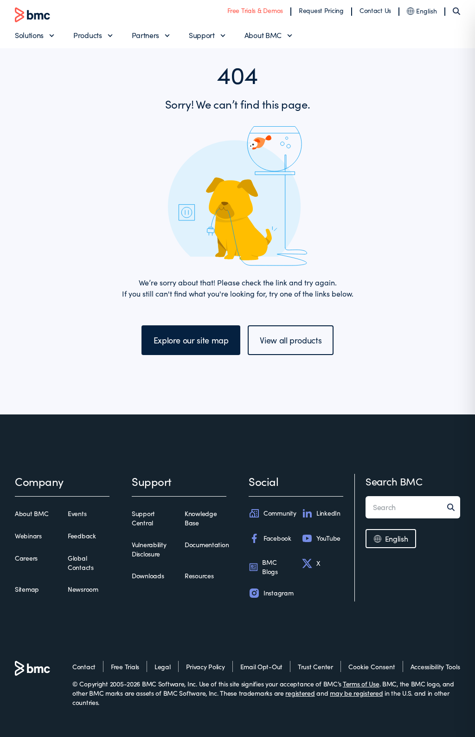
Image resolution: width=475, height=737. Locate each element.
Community (279, 513)
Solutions (29, 35)
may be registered (356, 693)
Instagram (278, 592)
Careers (26, 558)
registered (300, 693)
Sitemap (27, 589)
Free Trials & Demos (255, 10)
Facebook (277, 538)
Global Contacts (81, 563)
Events (77, 513)
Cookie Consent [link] (371, 666)
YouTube (328, 538)
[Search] (456, 11)
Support (202, 35)
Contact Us (375, 10)
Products (87, 35)
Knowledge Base (201, 518)
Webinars (28, 535)
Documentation (207, 544)
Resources (199, 575)
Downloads (148, 575)
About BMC (263, 35)
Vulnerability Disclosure (149, 549)
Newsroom (83, 589)
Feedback (82, 535)
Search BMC (394, 481)
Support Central (143, 518)
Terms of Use (361, 683)
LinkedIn (328, 513)
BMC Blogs (270, 567)
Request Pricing (321, 10)
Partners (145, 35)
